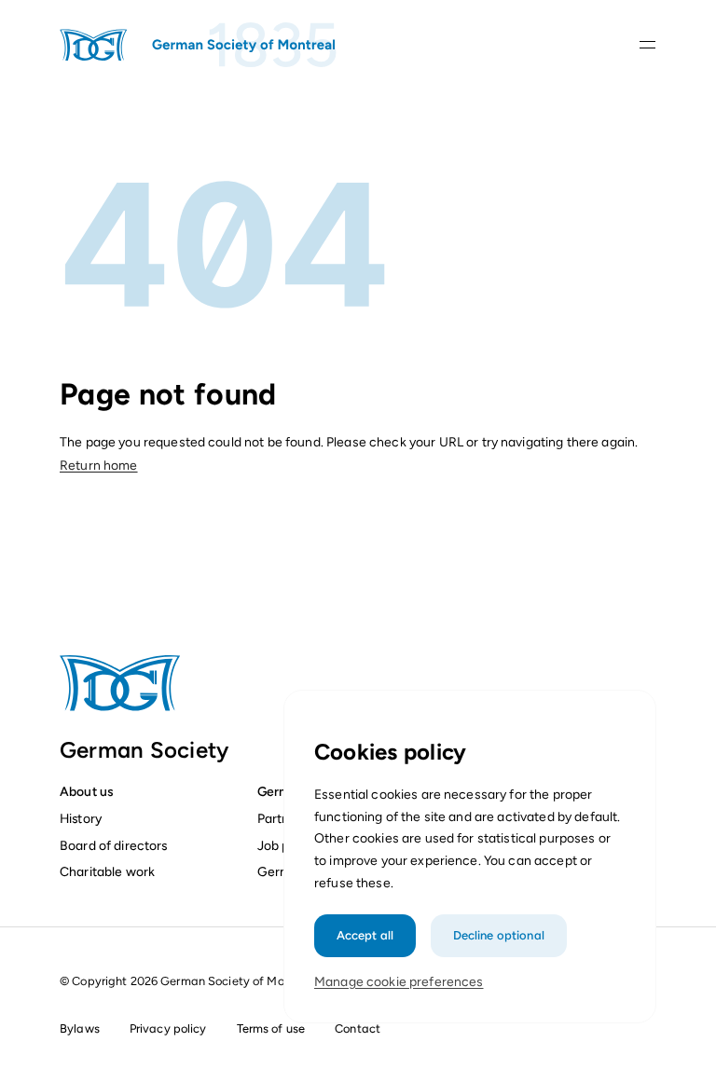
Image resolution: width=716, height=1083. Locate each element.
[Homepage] (199, 45)
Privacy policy (168, 1028)
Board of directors (114, 845)
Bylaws (80, 1028)
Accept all (365, 935)
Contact (357, 1028)
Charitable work (107, 871)
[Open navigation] (647, 44)
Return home (99, 465)
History (81, 818)
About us (86, 791)
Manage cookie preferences (399, 982)
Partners (282, 818)
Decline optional (498, 935)
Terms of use (271, 1028)
